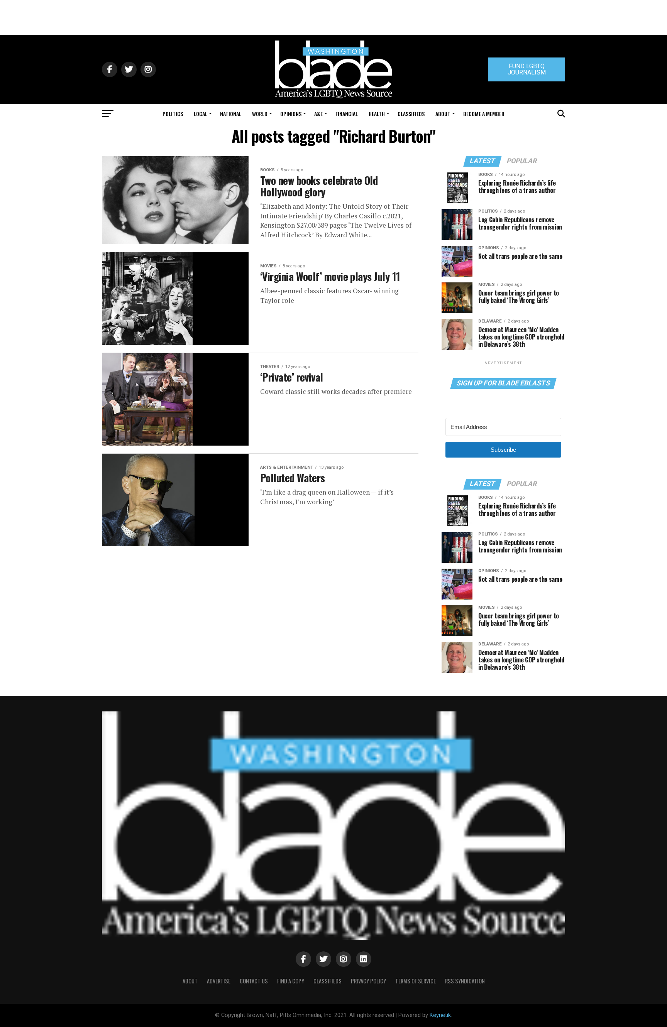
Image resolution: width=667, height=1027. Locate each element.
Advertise (218, 981)
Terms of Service (415, 981)
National (230, 114)
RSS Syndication (465, 981)
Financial (346, 114)
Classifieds (411, 114)
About (442, 114)
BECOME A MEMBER (483, 114)
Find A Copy (290, 981)
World (259, 114)
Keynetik (440, 1015)
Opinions (290, 114)
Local (200, 114)
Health (377, 114)
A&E (318, 114)
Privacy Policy (368, 981)
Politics (173, 114)
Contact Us (254, 981)
